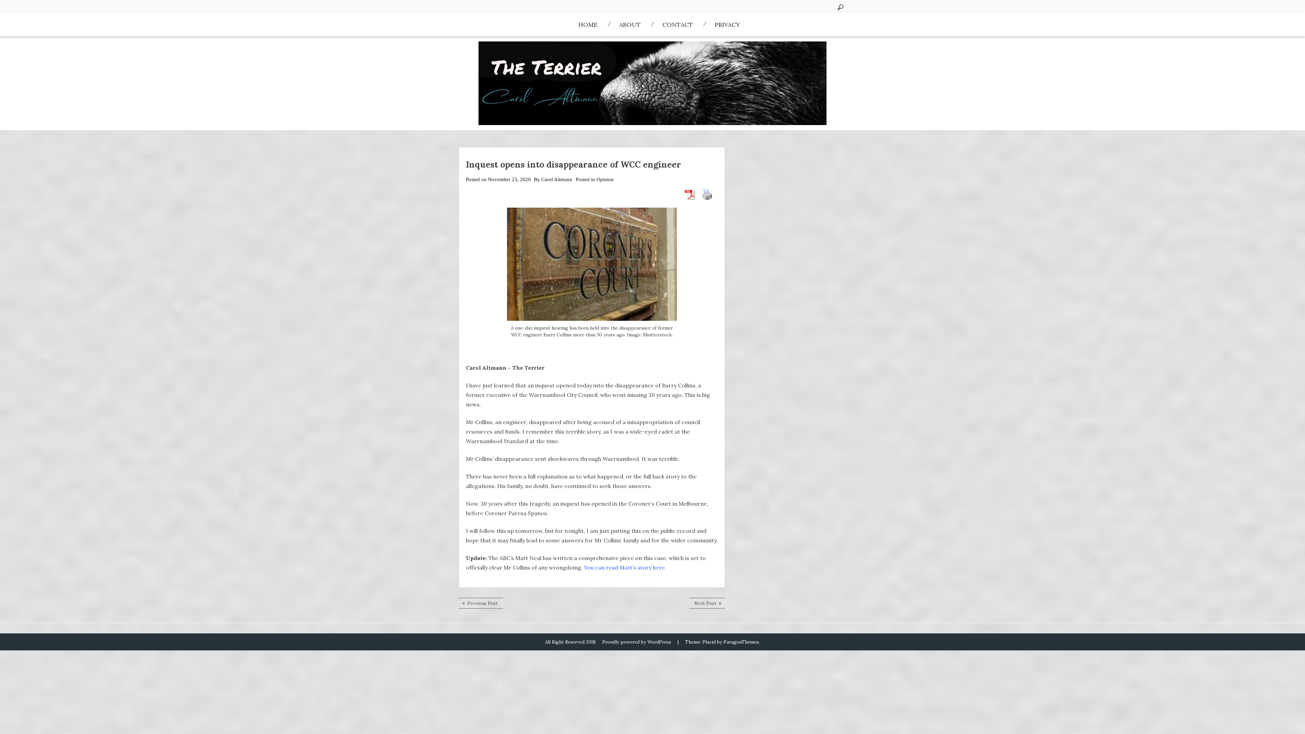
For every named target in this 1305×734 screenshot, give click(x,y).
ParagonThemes (741, 642)
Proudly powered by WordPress (636, 642)
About (630, 25)
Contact (677, 25)
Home (587, 25)
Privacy (727, 25)
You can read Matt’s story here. (625, 567)
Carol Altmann (556, 179)
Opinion (605, 179)
